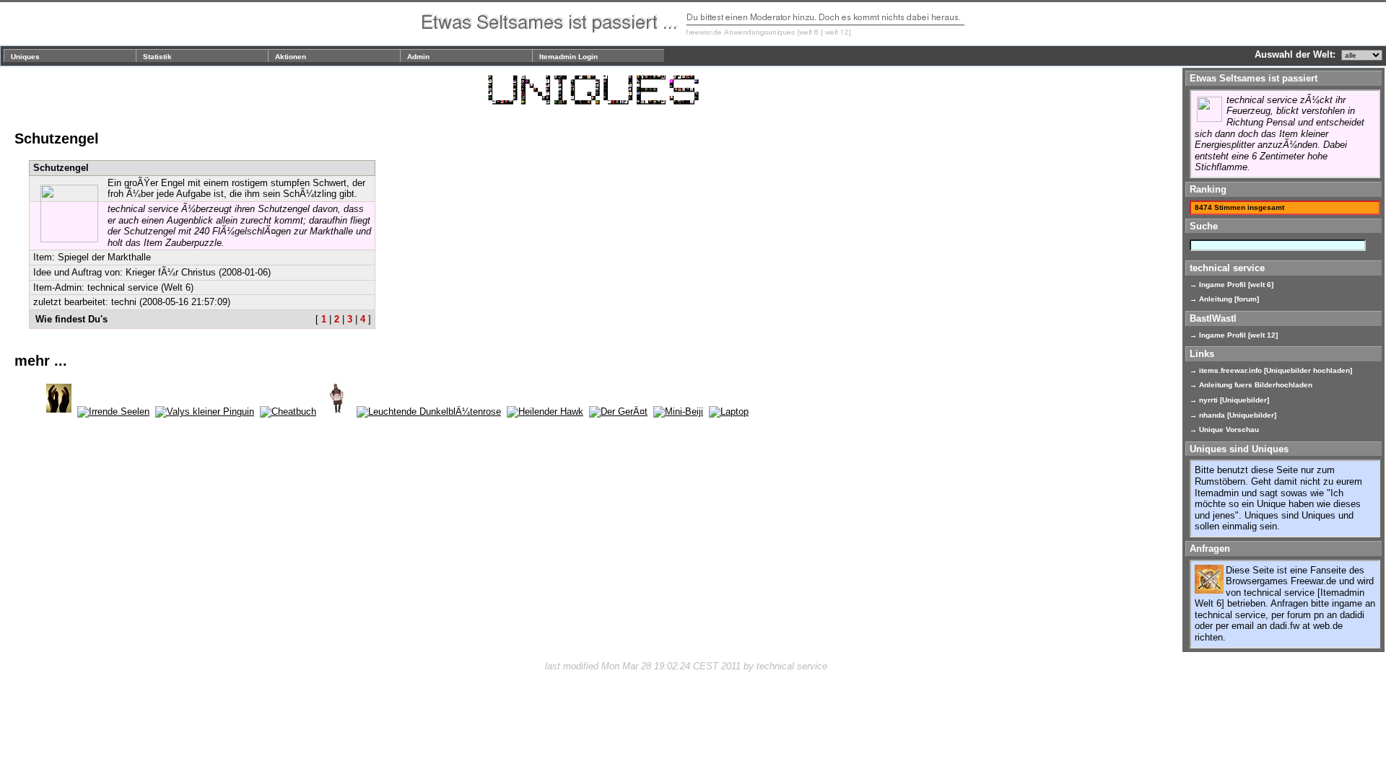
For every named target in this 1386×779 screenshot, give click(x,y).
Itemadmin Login (568, 57)
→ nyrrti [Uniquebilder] (1229, 400)
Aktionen (290, 57)
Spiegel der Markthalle (104, 257)
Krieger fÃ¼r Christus (171, 272)
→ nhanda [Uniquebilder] (1233, 415)
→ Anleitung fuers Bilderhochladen (1251, 385)
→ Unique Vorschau (1224, 429)
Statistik (157, 57)
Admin (418, 57)
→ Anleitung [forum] (1224, 299)
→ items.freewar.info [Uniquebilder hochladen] (1271, 370)
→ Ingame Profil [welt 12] (1234, 335)
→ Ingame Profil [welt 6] (1231, 285)
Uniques (25, 57)
